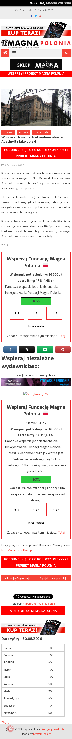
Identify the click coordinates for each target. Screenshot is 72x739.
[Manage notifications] (10, 728)
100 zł (54, 313)
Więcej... (6, 722)
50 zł (35, 313)
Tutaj (61, 335)
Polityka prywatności (53, 729)
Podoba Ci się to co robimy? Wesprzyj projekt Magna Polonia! (36, 153)
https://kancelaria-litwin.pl (16, 550)
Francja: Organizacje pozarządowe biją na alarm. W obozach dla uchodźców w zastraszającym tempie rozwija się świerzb (18, 578)
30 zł (16, 313)
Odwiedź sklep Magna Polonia (36, 64)
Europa (8, 132)
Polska (23, 132)
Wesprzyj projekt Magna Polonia (36, 73)
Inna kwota (36, 326)
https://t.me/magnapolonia (39, 603)
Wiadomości (41, 132)
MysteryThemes (42, 734)
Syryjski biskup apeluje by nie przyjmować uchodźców (53, 578)
